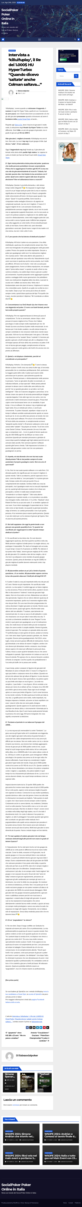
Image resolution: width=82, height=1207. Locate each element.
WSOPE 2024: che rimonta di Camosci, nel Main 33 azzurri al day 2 (68, 131)
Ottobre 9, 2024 (52, 1140)
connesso (15, 1105)
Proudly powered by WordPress (11, 1203)
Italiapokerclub (37, 1022)
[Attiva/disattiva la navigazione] (39, 39)
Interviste (12, 50)
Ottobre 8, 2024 (12, 1161)
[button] (75, 39)
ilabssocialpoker (23, 91)
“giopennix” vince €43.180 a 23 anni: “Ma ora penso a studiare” (16, 1035)
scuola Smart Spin (23, 119)
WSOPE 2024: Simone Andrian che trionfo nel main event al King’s (66, 93)
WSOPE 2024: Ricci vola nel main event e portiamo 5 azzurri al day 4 (67, 112)
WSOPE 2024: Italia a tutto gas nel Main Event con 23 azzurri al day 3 (68, 122)
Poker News (9, 1131)
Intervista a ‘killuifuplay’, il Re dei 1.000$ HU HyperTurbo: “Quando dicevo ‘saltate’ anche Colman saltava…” (25, 1019)
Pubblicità (77, 1203)
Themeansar (34, 1203)
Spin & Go (18, 125)
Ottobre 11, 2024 (13, 1140)
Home (65, 1203)
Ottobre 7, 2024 (52, 1161)
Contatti (70, 1203)
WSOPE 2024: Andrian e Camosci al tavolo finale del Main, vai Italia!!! (67, 102)
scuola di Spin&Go (35, 994)
